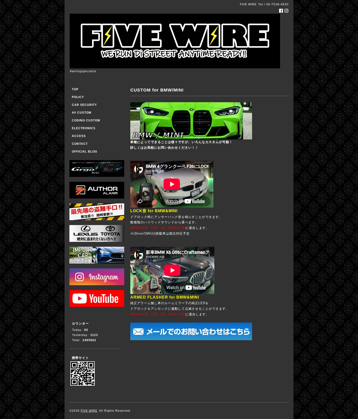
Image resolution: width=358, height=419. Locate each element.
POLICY (78, 97)
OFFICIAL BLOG (84, 151)
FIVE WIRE (89, 410)
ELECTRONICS (83, 128)
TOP (75, 89)
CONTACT (80, 144)
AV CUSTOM (81, 112)
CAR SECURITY (84, 105)
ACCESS (79, 136)
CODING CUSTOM (86, 120)
